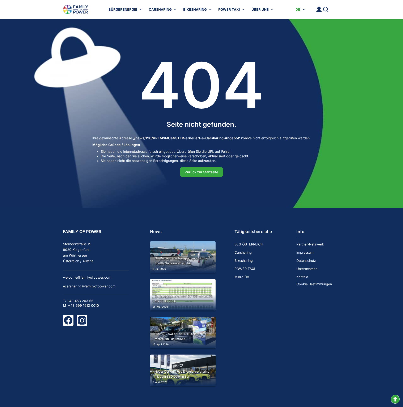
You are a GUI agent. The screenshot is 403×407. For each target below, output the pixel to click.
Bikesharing (243, 260)
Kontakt (302, 277)
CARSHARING (160, 9)
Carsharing (243, 252)
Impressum (305, 252)
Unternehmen (306, 269)
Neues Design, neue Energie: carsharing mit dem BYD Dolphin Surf (182, 374)
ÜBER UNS (260, 9)
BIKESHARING (195, 9)
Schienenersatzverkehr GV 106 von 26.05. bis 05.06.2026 (184, 298)
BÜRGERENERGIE (123, 9)
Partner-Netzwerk (310, 244)
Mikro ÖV (241, 277)
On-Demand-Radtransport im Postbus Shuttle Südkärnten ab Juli (181, 260)
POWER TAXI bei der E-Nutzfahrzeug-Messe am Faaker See (181, 336)
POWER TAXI (229, 9)
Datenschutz (306, 260)
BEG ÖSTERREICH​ (248, 244)
